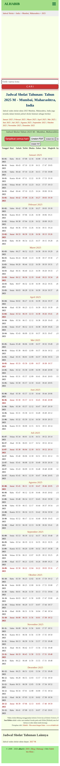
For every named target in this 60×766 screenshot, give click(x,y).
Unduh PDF (37, 138)
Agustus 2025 (26, 122)
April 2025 (42, 119)
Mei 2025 (51, 119)
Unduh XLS (50, 139)
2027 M (33, 742)
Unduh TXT (35, 144)
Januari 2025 (8, 119)
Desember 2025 (28, 125)
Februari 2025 (20, 119)
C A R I (30, 86)
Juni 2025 (6, 122)
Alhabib (12, 4)
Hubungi (39, 749)
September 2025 (39, 122)
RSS (28, 749)
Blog (33, 749)
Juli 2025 (15, 122)
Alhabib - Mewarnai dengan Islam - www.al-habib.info (40, 725)
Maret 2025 (31, 119)
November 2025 (14, 125)
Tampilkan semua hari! (17, 138)
